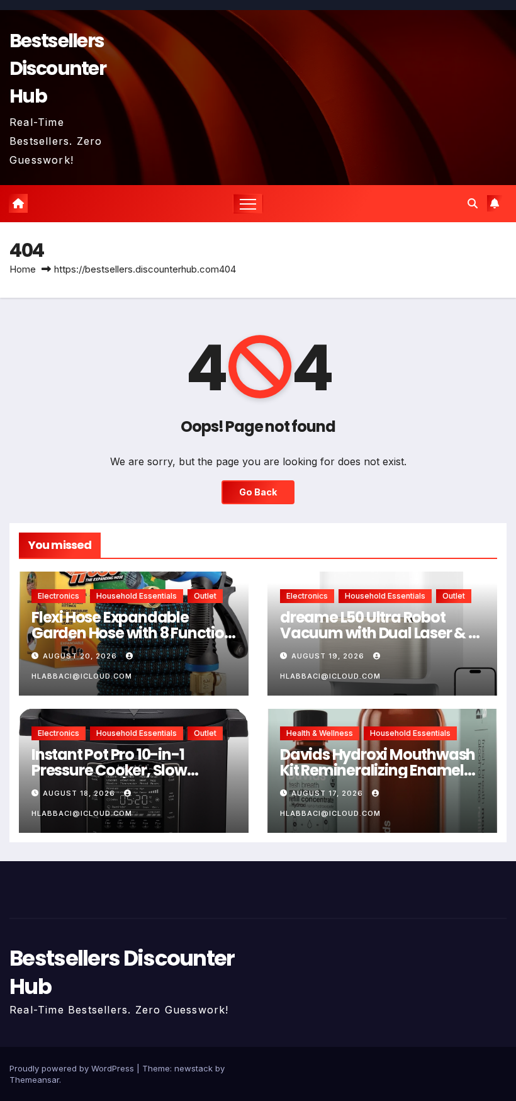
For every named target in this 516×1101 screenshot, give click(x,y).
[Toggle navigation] (248, 203)
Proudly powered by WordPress (73, 1068)
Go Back (258, 492)
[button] (473, 203)
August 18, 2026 (80, 793)
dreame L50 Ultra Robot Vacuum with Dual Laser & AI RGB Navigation (381, 633)
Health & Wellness (319, 733)
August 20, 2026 (81, 656)
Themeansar (34, 1080)
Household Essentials (136, 596)
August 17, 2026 (328, 793)
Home (22, 269)
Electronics (58, 596)
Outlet (205, 596)
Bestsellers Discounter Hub (57, 68)
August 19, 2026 (329, 656)
